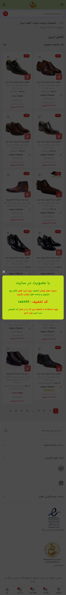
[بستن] (4, 271)
